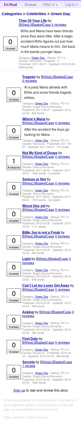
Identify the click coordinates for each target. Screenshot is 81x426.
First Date (30, 339)
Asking (28, 312)
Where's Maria (33, 119)
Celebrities (36, 14)
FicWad (10, 4)
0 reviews (29, 80)
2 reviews (59, 24)
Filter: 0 (48, 4)
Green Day (60, 14)
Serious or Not (34, 179)
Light (26, 259)
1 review (28, 365)
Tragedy (29, 77)
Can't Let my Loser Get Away (45, 285)
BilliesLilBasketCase (35, 24)
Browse (31, 4)
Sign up (19, 390)
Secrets (28, 362)
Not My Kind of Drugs (39, 153)
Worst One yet (33, 206)
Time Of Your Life (33, 21)
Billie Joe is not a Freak (41, 232)
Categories (12, 14)
